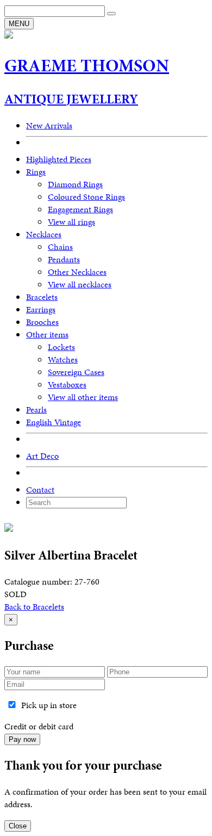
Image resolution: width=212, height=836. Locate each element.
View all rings (71, 222)
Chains (60, 247)
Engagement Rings (80, 209)
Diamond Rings (75, 184)
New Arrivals (49, 125)
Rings (36, 171)
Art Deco (42, 456)
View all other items (83, 397)
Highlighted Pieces (58, 159)
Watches (63, 359)
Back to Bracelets (34, 606)
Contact (40, 489)
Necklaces (43, 234)
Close (18, 826)
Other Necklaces (77, 272)
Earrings (40, 309)
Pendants (64, 259)
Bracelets (42, 297)
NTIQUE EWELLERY (71, 99)
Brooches (42, 322)
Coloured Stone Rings (86, 196)
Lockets (61, 347)
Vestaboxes (67, 384)
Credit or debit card (38, 726)
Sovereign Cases (76, 372)
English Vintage (53, 422)
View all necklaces (79, 284)
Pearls (36, 409)
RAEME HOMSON (86, 65)
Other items (47, 334)
